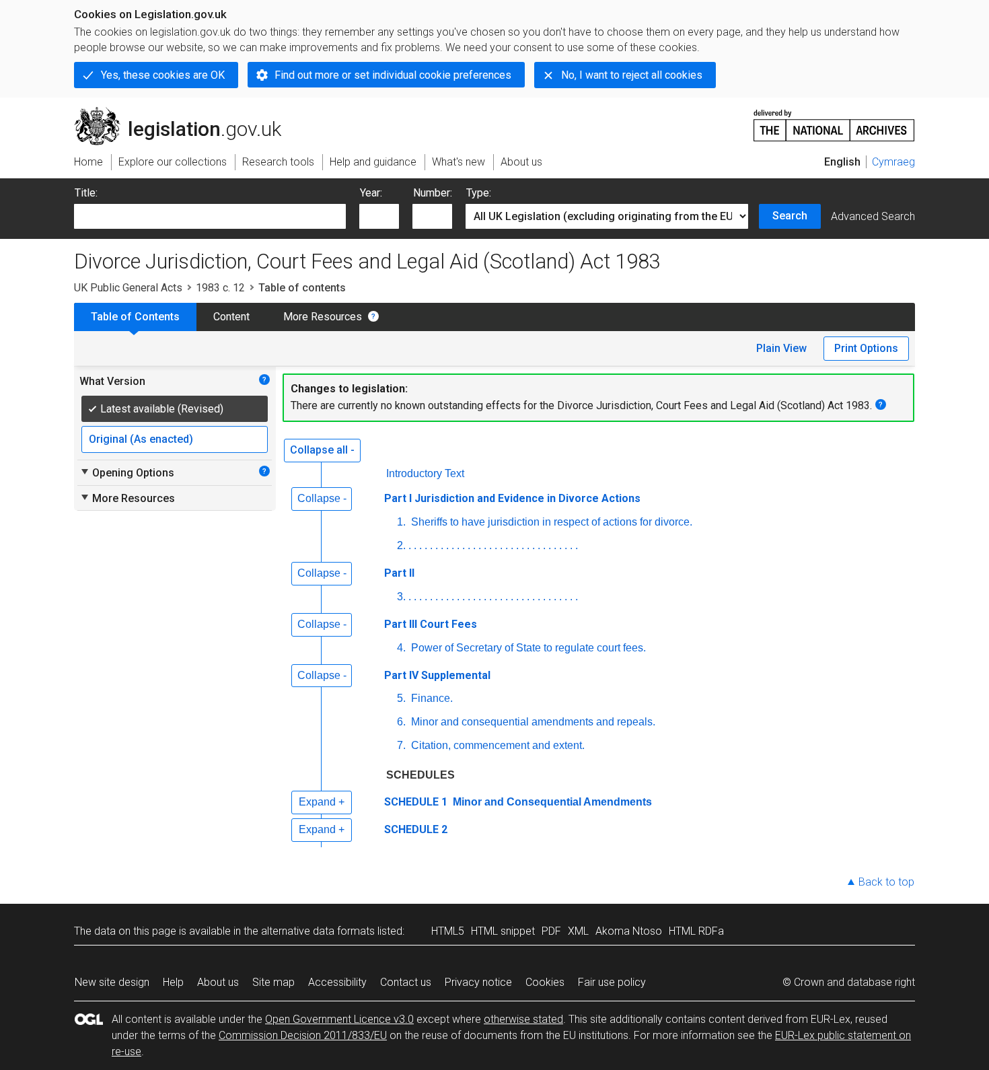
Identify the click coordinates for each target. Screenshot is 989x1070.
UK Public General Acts (128, 287)
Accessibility (337, 982)
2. (401, 545)
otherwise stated (523, 1019)
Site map (273, 982)
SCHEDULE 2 (415, 829)
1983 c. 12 (220, 287)
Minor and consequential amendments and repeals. (531, 721)
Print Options (866, 348)
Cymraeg (893, 161)
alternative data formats (318, 931)
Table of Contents (135, 316)
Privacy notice (478, 982)
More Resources (322, 316)
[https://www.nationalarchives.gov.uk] (834, 120)
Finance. (430, 698)
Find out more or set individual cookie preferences (392, 75)
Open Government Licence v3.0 (339, 1019)
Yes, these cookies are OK (163, 75)
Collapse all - (322, 449)
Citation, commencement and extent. (496, 745)
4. (401, 647)
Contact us (405, 982)
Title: (86, 192)
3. (401, 596)
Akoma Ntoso (628, 931)
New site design (112, 982)
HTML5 (447, 931)
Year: (371, 192)
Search (789, 215)
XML (578, 931)
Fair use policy (612, 982)
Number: (432, 192)
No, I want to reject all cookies (631, 75)
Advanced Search (873, 216)
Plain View (781, 348)
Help (173, 982)
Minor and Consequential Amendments (551, 802)
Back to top (886, 882)
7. (401, 745)
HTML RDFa (696, 931)
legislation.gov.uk (185, 112)
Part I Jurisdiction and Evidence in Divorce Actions (512, 498)
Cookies (544, 982)
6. (401, 721)
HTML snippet (503, 931)
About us (218, 982)
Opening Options (126, 472)
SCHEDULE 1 (415, 801)
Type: (478, 192)
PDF (551, 931)
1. (401, 522)
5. (401, 698)
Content (231, 316)
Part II (399, 573)
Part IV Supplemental (437, 675)
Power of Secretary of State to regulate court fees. (527, 647)
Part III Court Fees (430, 624)
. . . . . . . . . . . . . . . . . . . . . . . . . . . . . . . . (493, 545)
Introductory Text (425, 473)
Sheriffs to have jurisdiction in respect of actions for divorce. (550, 522)
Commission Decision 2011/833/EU (303, 1035)
